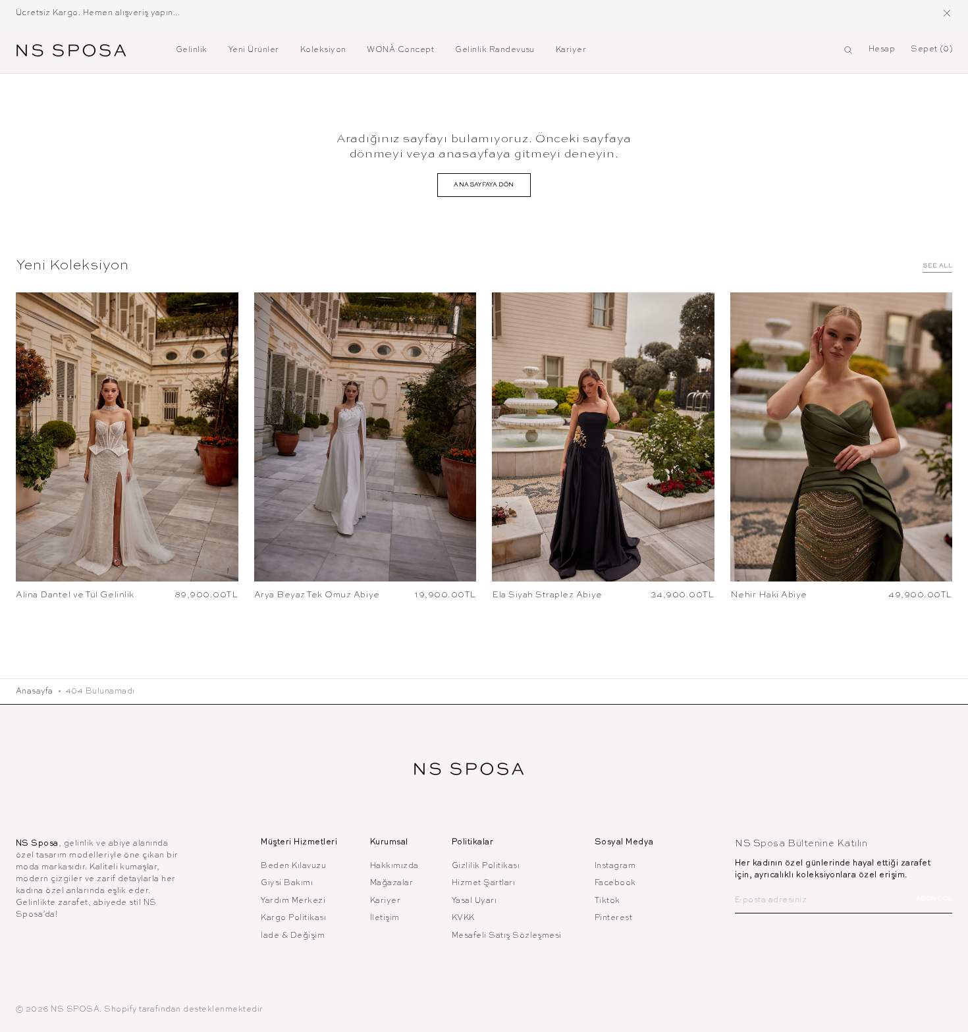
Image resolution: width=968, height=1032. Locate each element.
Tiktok (607, 901)
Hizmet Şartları (483, 883)
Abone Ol (934, 899)
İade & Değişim (293, 936)
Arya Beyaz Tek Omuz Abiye (317, 595)
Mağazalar (391, 883)
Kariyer (385, 901)
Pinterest (613, 918)
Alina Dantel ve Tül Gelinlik (75, 595)
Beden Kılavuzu (293, 866)
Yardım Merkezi (293, 901)
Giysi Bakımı (287, 883)
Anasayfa (34, 691)
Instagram (615, 866)
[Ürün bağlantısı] (127, 437)
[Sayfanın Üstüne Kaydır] (948, 1012)
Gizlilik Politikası (486, 866)
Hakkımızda (394, 866)
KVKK (463, 918)
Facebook (615, 883)
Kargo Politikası (293, 918)
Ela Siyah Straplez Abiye (547, 595)
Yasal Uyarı (474, 901)
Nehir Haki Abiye (768, 595)
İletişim (385, 918)
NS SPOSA (75, 1010)
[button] (848, 50)
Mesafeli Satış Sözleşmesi (507, 936)
